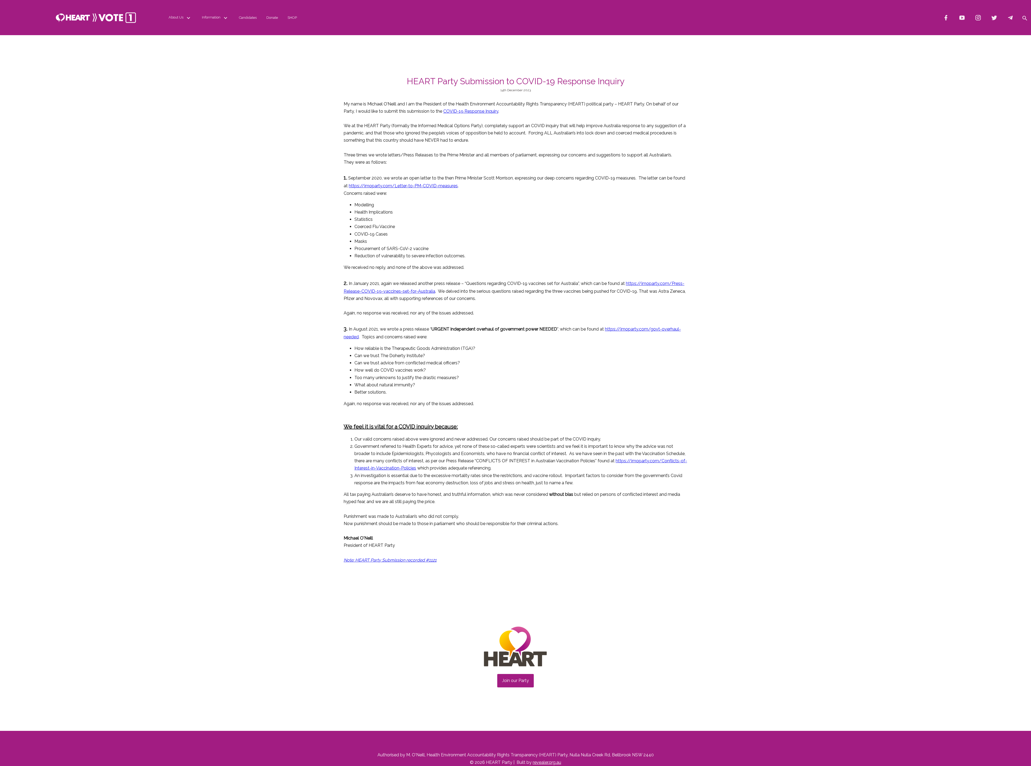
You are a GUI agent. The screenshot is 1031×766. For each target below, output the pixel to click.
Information (211, 17)
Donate (272, 18)
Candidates (248, 18)
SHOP (292, 18)
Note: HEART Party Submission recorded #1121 (390, 560)
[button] (1024, 17)
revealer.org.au (547, 762)
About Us (176, 17)
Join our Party (515, 680)
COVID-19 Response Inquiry (470, 111)
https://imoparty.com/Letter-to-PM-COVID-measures (403, 185)
